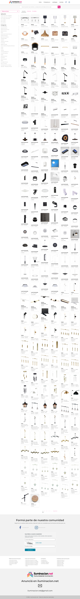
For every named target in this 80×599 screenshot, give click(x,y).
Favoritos (24, 11)
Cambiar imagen (39, 542)
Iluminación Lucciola (13, 561)
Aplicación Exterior (60, 560)
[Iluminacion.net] (15, 2)
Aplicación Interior (60, 561)
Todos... (10, 564)
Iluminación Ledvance (13, 562)
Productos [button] (46, 2)
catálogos (54, 2)
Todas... (26, 565)
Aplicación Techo (60, 565)
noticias (61, 2)
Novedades (34, 11)
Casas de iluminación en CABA (31, 560)
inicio (40, 2)
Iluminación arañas (44, 563)
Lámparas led (43, 560)
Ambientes (29, 11)
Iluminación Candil (13, 563)
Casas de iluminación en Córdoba (31, 561)
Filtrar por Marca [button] (5, 11)
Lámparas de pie (44, 561)
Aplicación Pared (60, 563)
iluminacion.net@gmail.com (40, 591)
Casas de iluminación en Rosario (31, 564)
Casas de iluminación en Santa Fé (31, 562)
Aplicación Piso (60, 564)
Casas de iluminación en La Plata (31, 563)
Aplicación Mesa (60, 562)
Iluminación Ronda (13, 560)
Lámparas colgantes (45, 562)
